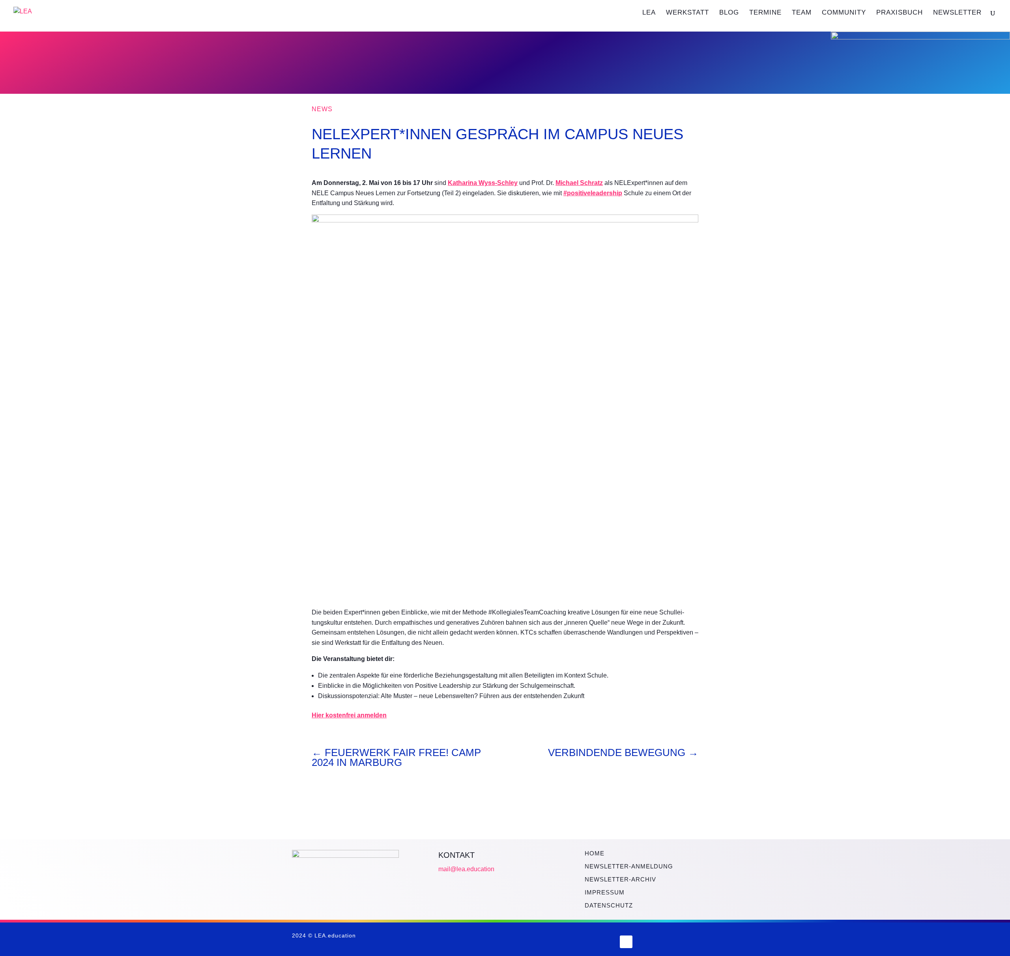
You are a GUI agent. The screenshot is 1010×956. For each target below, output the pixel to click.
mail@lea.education (466, 869)
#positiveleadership (592, 193)
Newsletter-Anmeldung (629, 866)
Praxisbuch (899, 13)
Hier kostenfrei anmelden (349, 715)
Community (844, 13)
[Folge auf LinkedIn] (626, 941)
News (322, 109)
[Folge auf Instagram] (604, 942)
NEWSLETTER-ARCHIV (620, 879)
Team (802, 13)
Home (594, 853)
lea (649, 13)
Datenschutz (609, 905)
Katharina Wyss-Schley (483, 182)
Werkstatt (687, 13)
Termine (765, 13)
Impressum (605, 892)
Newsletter (957, 13)
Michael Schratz (579, 182)
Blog (729, 13)
